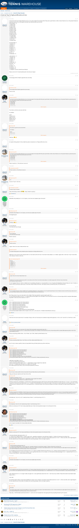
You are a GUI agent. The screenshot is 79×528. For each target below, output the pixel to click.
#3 (77, 85)
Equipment (26, 8)
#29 (77, 455)
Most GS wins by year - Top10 (10, 500)
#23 (77, 367)
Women (37, 8)
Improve (43, 8)
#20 (77, 325)
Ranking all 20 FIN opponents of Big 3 (12, 504)
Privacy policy (68, 524)
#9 (77, 175)
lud (4, 505)
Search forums (7, 10)
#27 (77, 427)
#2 (77, 75)
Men (32, 8)
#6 (77, 139)
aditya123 (3, 16)
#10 (77, 185)
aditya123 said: (12, 97)
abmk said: (12, 125)
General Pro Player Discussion (22, 501)
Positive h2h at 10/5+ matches (11, 515)
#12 (77, 208)
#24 (77, 387)
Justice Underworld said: (14, 259)
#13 (77, 218)
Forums (3, 8)
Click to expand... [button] (43, 106)
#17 (77, 286)
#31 (77, 483)
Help (73, 524)
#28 (77, 441)
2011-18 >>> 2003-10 (9, 511)
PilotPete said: (12, 87)
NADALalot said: (12, 210)
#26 (77, 409)
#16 (77, 271)
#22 (77, 345)
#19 (77, 315)
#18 (77, 300)
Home (75, 524)
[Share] (76, 19)
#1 (77, 18)
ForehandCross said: (13, 168)
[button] (14, 8)
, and (15, 322)
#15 (77, 239)
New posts (2, 10)
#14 (77, 229)
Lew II (5, 516)
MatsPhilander (73, 501)
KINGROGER (74, 512)
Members (18, 8)
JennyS (5, 509)
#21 (77, 336)
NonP (75, 508)
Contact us (57, 524)
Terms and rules (63, 524)
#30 (77, 465)
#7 (77, 149)
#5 (77, 123)
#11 (77, 196)
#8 (77, 165)
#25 (77, 399)
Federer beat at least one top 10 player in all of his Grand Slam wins (19, 508)
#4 (77, 95)
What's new (10, 8)
